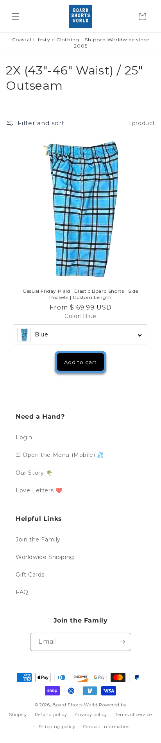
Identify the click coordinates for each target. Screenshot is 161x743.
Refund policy (51, 714)
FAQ (22, 592)
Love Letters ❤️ (39, 490)
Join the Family (38, 539)
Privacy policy (91, 714)
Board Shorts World (75, 705)
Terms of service (133, 714)
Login (24, 437)
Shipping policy (57, 726)
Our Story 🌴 (34, 472)
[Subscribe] (122, 642)
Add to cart (80, 362)
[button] (15, 16)
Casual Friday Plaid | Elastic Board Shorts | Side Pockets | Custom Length (80, 294)
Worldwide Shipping (45, 557)
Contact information (106, 726)
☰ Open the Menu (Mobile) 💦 (60, 454)
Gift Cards (30, 574)
